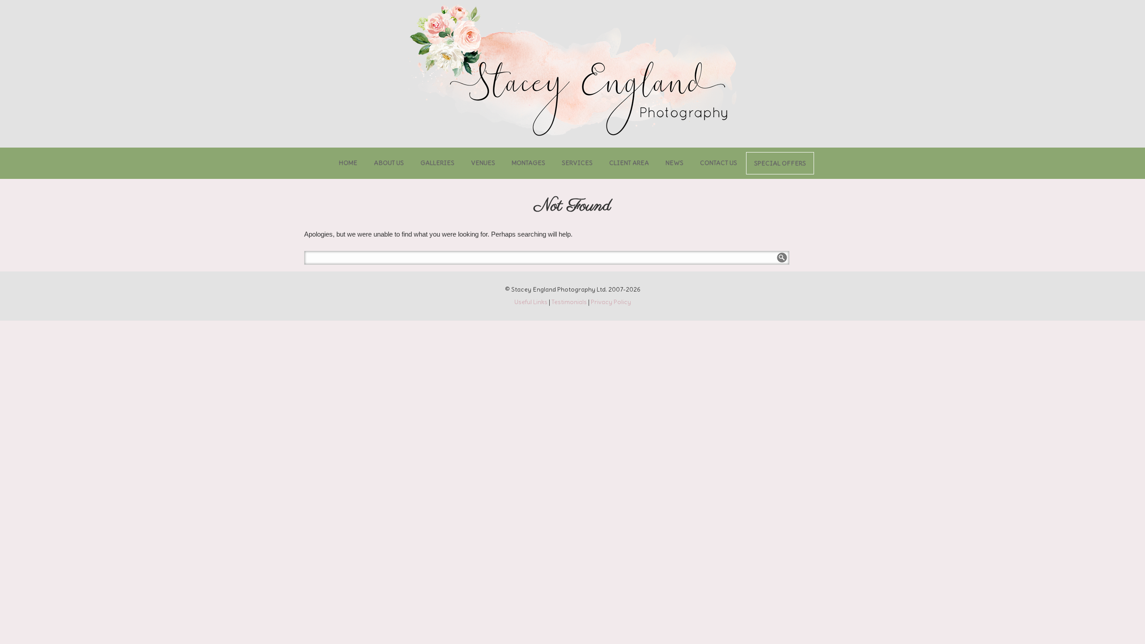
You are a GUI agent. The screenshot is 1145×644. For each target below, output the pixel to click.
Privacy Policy (611, 302)
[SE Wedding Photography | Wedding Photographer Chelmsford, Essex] (572, 71)
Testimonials (569, 302)
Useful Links (530, 302)
